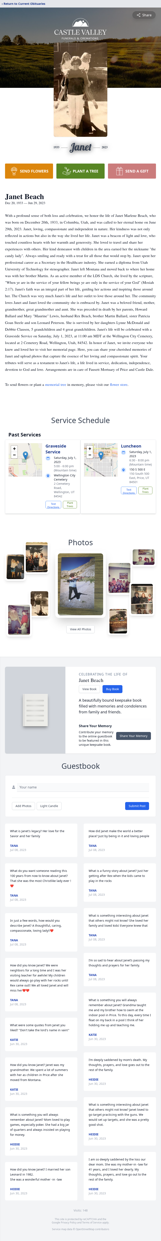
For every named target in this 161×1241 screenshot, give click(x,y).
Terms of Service (92, 1222)
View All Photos (80, 629)
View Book (89, 689)
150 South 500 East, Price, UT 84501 (139, 478)
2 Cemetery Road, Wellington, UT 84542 (64, 490)
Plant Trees (70, 504)
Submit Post (137, 806)
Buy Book (112, 689)
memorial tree (55, 384)
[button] (25, 455)
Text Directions (53, 505)
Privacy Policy (69, 1222)
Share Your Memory (133, 736)
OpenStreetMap (85, 1229)
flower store (118, 384)
